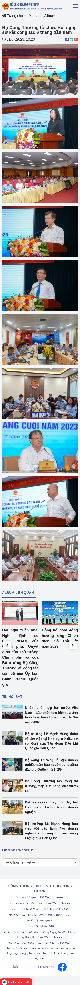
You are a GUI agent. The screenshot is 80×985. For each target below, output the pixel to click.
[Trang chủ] (32, 6)
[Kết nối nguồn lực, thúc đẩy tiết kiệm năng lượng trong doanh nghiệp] (13, 807)
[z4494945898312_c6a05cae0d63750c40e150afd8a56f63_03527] (40, 555)
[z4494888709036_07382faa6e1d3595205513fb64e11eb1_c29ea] (40, 123)
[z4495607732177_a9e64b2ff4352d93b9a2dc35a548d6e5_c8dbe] (40, 231)
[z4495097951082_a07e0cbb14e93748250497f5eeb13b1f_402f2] (40, 447)
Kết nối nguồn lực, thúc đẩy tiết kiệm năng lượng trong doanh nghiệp (51, 807)
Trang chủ (14, 16)
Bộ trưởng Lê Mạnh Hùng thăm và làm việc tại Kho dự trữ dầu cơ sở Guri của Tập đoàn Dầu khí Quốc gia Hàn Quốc (51, 741)
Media (33, 16)
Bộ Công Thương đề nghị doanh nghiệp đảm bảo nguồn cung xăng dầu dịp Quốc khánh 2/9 (51, 764)
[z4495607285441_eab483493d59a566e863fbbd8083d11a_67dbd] (40, 501)
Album (49, 16)
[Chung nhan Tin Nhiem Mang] (33, 967)
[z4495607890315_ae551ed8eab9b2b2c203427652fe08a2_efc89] (40, 285)
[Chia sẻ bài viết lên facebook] (67, 39)
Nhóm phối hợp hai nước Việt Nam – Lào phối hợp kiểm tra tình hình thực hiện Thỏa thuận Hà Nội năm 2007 (51, 715)
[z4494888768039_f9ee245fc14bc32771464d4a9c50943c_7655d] (40, 177)
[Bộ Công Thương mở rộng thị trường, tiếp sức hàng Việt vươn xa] (13, 785)
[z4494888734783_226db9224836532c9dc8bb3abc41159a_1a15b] (40, 69)
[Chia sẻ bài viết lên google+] (76, 39)
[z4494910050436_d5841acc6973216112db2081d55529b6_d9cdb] (40, 339)
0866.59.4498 (46, 926)
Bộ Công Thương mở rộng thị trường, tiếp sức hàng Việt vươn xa (51, 786)
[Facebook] (62, 967)
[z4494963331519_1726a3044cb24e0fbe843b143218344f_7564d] (40, 393)
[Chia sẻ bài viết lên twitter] (71, 39)
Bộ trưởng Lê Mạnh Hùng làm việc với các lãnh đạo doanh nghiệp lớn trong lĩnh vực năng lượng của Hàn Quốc (51, 831)
